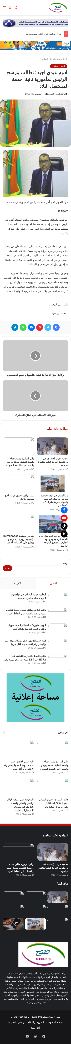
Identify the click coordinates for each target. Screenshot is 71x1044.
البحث (65, 563)
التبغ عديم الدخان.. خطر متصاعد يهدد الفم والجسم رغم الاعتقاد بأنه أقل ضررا (19, 765)
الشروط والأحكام (36, 1022)
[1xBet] (35, 45)
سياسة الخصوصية (54, 1022)
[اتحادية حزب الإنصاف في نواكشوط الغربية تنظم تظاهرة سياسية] (52, 446)
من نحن (22, 1022)
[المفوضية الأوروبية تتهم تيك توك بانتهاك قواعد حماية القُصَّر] (13, 924)
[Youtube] (64, 517)
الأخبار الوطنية (48, 59)
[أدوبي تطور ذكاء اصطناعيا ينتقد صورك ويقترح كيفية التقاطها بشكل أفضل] (57, 629)
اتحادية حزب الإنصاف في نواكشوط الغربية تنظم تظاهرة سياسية (53, 462)
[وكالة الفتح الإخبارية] (57, 7)
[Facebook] (64, 510)
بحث (7, 568)
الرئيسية (61, 59)
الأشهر (53, 583)
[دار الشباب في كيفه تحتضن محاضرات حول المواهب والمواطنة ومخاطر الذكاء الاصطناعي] (52, 483)
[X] (64, 534)
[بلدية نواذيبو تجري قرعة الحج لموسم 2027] (18, 483)
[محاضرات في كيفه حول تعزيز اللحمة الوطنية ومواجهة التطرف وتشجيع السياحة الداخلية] (52, 524)
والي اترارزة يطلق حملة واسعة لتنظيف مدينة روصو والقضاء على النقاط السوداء (20, 462)
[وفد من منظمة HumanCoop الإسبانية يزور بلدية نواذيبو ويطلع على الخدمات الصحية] (18, 524)
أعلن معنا (35, 1027)
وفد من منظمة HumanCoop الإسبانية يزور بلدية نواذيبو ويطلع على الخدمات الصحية (18, 539)
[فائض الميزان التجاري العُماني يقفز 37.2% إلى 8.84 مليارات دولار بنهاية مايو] (57, 660)
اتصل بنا (12, 1022)
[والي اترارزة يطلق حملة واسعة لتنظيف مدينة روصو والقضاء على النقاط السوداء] (18, 446)
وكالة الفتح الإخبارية (56, 94)
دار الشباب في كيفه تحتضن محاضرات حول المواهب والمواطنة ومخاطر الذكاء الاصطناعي (54, 500)
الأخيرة (18, 583)
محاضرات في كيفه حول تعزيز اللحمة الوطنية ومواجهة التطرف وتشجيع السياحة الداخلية (53, 540)
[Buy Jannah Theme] (35, 22)
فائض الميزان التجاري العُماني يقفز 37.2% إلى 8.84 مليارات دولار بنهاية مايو (53, 803)
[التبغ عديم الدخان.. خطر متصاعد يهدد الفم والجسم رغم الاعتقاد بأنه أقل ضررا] (57, 645)
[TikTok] (64, 526)
